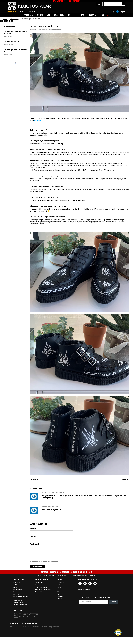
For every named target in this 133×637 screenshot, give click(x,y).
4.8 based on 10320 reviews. (26, 12)
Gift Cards (16, 585)
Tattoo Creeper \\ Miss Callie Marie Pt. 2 (16, 51)
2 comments (33, 29)
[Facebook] (80, 583)
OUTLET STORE (17, 610)
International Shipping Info (43, 589)
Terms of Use (39, 592)
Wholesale (60, 585)
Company (60, 579)
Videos (59, 592)
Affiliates (60, 596)
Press (58, 589)
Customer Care (18, 579)
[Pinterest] (95, 583)
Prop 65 (15, 592)
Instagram (37, 120)
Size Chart (16, 594)
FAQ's (15, 587)
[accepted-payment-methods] (36, 627)
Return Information (41, 585)
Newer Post (124, 480)
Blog (58, 594)
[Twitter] (85, 583)
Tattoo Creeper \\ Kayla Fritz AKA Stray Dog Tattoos (16, 32)
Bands (59, 587)
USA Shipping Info (41, 587)
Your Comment (34, 544)
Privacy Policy (17, 589)
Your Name (33, 529)
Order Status (39, 583)
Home (5, 19)
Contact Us (16, 583)
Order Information (41, 579)
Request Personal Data (20, 596)
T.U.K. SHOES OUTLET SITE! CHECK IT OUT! (79, 572)
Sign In (123, 12)
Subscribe (114, 602)
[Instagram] (90, 583)
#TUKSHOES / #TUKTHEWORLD (87, 579)
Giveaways (60, 598)
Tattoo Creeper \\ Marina (12, 42)
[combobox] (113, 4)
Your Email (33, 536)
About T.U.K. (60, 583)
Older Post (34, 480)
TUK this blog (14, 19)
